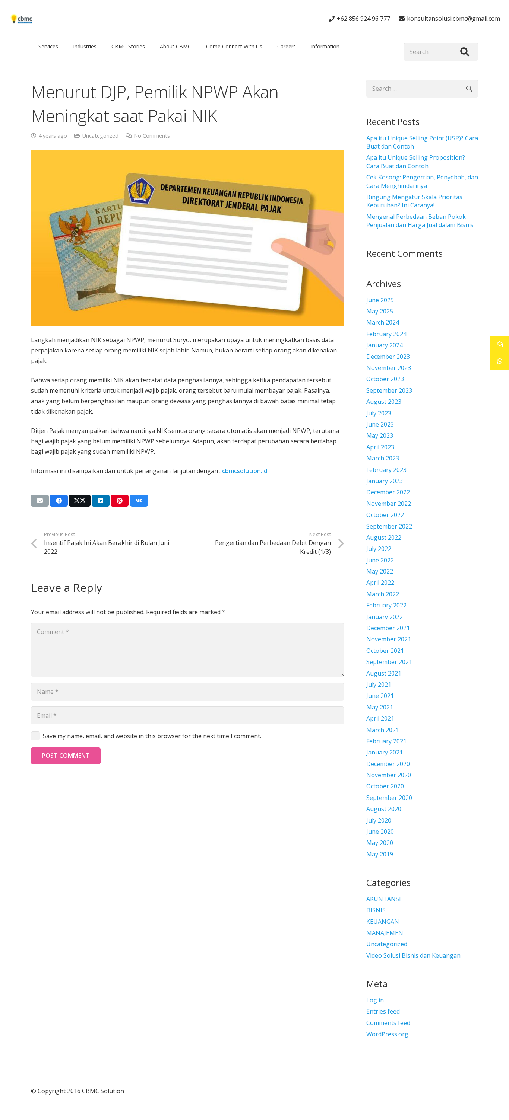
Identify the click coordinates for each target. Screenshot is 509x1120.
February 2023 (386, 470)
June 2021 (380, 696)
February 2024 (386, 334)
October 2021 (385, 651)
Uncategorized (100, 135)
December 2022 (388, 492)
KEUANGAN (382, 922)
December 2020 (388, 764)
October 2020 (385, 786)
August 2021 (383, 673)
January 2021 (384, 752)
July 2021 (378, 684)
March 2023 (382, 458)
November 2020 (388, 775)
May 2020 (379, 843)
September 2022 (389, 526)
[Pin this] (120, 501)
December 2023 (388, 356)
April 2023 (380, 447)
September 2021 (389, 662)
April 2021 (380, 718)
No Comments (152, 135)
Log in (375, 1000)
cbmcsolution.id (245, 471)
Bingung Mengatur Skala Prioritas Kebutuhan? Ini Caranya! (414, 201)
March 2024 (382, 322)
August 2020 (383, 809)
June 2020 (380, 831)
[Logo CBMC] (21, 18)
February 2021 (386, 741)
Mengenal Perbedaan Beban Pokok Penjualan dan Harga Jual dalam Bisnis (420, 221)
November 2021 (388, 639)
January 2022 (384, 617)
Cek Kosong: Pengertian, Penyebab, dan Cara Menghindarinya (422, 181)
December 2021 (388, 628)
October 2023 (385, 379)
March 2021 (382, 730)
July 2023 (378, 413)
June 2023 (380, 424)
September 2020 (389, 798)
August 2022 (383, 537)
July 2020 (378, 820)
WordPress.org (387, 1034)
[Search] (464, 51)
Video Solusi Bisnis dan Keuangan (413, 955)
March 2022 (382, 594)
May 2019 (379, 854)
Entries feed (383, 1011)
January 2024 (384, 345)
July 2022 (378, 549)
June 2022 (380, 560)
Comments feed (388, 1023)
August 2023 (383, 402)
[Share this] (59, 501)
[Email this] (40, 501)
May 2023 (379, 435)
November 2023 (388, 368)
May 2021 (379, 707)
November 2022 (388, 504)
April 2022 (380, 582)
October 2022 (385, 515)
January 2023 (384, 481)
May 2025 (379, 311)
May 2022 (379, 571)
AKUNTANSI (383, 899)
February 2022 (386, 605)
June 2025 (380, 300)
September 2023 (389, 390)
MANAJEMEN (384, 933)
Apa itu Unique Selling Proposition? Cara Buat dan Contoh (415, 161)
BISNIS (376, 910)
